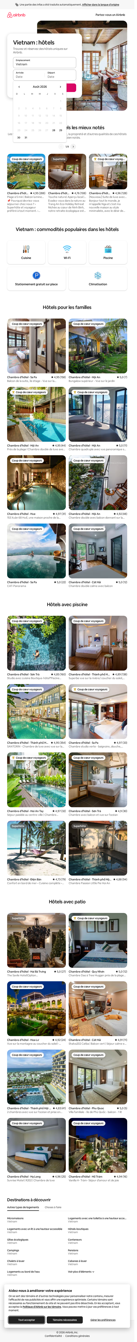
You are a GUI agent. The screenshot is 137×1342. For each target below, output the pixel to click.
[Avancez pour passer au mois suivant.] (60, 87)
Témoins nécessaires (65, 1320)
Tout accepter (26, 1320)
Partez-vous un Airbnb (110, 15)
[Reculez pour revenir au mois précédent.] (19, 87)
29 (60, 130)
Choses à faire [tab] (53, 1207)
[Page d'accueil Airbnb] (16, 14)
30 (18, 137)
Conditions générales (77, 1336)
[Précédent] (61, 146)
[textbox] (29, 77)
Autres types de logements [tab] (23, 1207)
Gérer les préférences (103, 1320)
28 (53, 130)
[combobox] (44, 64)
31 (26, 137)
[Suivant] (73, 146)
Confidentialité (53, 1336)
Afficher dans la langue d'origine (100, 4)
